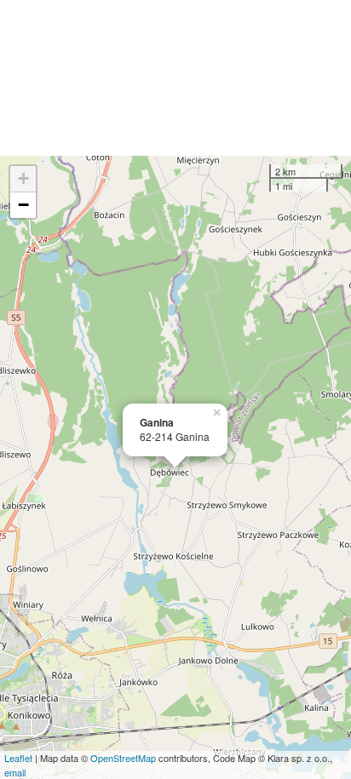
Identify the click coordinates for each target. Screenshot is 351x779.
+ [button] (23, 178)
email (15, 772)
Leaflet (18, 758)
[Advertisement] (175, 78)
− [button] (23, 204)
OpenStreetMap (123, 758)
